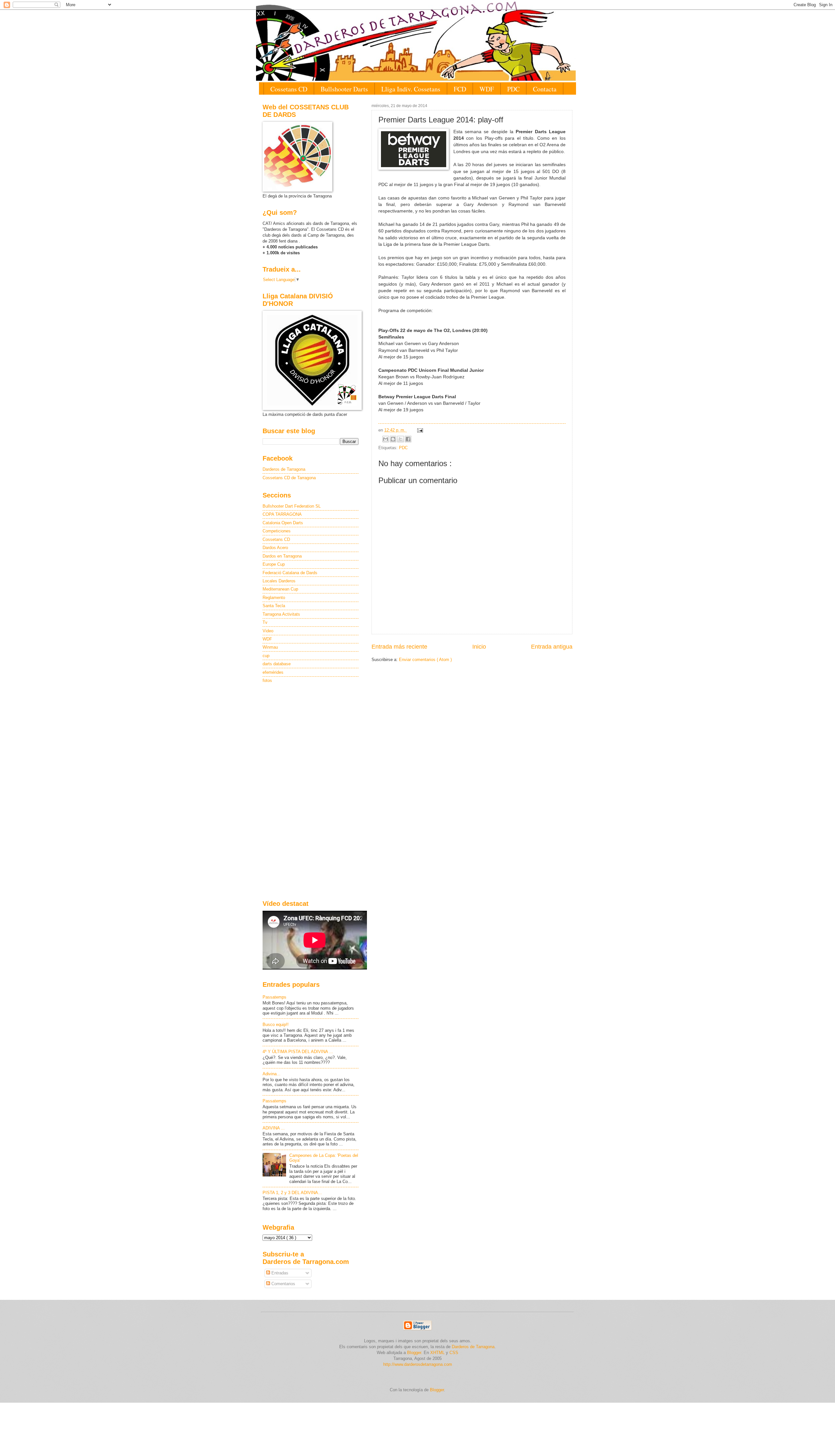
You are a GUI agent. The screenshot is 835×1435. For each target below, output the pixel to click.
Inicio (479, 646)
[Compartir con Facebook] (408, 439)
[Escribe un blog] (393, 439)
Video (268, 630)
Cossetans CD (288, 89)
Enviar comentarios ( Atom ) (425, 659)
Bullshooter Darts (344, 89)
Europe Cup (274, 564)
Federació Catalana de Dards (290, 572)
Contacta (544, 89)
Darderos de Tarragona (284, 469)
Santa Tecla (274, 605)
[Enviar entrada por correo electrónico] (419, 430)
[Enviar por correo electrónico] (385, 439)
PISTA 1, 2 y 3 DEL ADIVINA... (292, 1192)
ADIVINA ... (274, 1128)
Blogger (437, 1389)
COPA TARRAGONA (282, 514)
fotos (267, 680)
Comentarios (282, 1283)
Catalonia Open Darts (283, 522)
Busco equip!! (276, 1024)
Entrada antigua (551, 646)
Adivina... (272, 1073)
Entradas (279, 1272)
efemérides (273, 672)
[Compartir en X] (400, 439)
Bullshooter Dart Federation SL (292, 506)
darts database (277, 663)
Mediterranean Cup (280, 589)
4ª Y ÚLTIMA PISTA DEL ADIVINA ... (298, 1051)
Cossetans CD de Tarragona (289, 477)
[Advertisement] (310, 792)
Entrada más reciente (399, 646)
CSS (453, 1352)
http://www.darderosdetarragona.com (417, 1364)
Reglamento (274, 597)
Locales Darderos (279, 580)
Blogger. (414, 1352)
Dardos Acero (275, 547)
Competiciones (277, 530)
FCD (460, 89)
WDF (486, 89)
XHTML (437, 1352)
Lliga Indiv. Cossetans (410, 89)
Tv (265, 622)
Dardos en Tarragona (282, 556)
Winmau (270, 647)
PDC (513, 89)
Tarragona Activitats (281, 614)
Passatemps (274, 997)
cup (266, 655)
